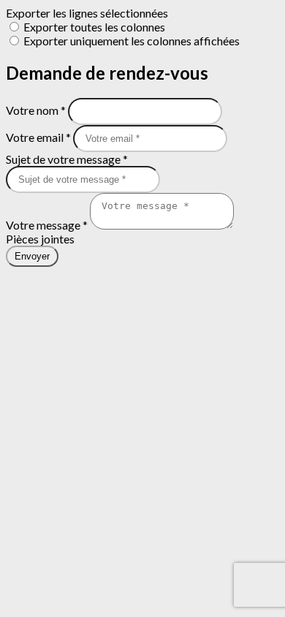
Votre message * (48, 225)
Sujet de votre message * (67, 159)
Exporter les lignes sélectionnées (87, 13)
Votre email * (39, 137)
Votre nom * (37, 110)
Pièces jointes (40, 239)
